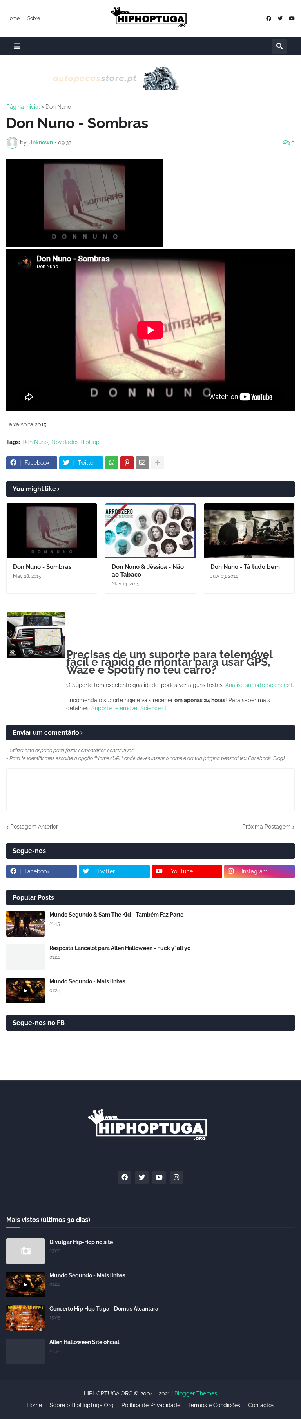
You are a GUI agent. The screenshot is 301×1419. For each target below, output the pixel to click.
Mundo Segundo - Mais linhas (87, 981)
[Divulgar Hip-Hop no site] (25, 1251)
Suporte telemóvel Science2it (129, 708)
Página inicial (23, 107)
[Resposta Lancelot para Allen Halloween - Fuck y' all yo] (25, 957)
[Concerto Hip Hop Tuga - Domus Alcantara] (25, 1318)
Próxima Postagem (266, 827)
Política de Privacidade (150, 1405)
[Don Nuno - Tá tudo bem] (249, 530)
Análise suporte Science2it (259, 685)
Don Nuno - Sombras (42, 566)
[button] (17, 46)
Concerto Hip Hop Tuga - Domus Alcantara (103, 1309)
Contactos (261, 1405)
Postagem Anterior (34, 827)
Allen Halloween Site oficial (84, 1342)
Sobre (33, 18)
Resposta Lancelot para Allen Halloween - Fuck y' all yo (119, 948)
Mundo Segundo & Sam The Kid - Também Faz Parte (116, 914)
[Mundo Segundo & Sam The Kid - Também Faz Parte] (25, 924)
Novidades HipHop (75, 442)
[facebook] (268, 19)
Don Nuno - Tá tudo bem (245, 566)
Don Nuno (58, 107)
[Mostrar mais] (157, 462)
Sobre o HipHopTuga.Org (82, 1405)
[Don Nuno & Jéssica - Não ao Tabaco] (150, 530)
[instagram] (176, 1177)
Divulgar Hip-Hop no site (81, 1242)
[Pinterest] (127, 462)
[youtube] (292, 19)
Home (13, 18)
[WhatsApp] (111, 462)
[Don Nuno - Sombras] (52, 530)
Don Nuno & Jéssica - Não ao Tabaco (148, 570)
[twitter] (280, 19)
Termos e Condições (214, 1405)
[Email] (142, 462)
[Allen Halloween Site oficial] (25, 1351)
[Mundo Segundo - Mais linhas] (25, 990)
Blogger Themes (195, 1393)
